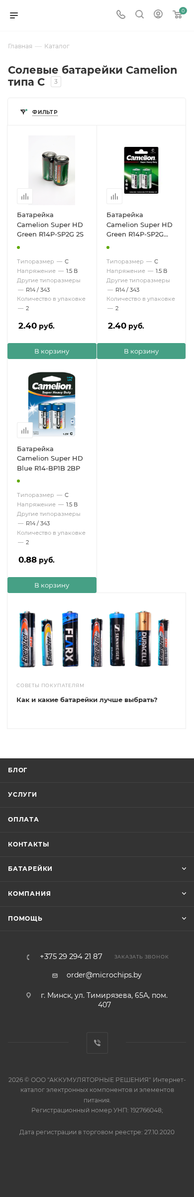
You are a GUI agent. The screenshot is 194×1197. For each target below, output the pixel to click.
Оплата (23, 819)
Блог (17, 770)
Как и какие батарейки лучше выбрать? (87, 700)
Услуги (22, 794)
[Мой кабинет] (158, 15)
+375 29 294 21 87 (71, 956)
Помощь (25, 918)
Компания (29, 893)
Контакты (28, 844)
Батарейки (30, 868)
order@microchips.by (104, 974)
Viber (97, 1043)
